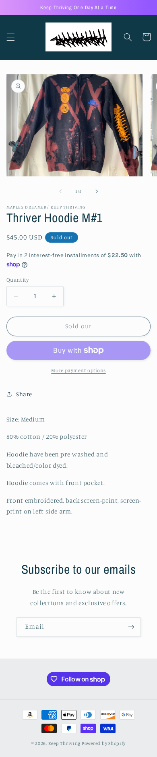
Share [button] (24, 394)
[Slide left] (60, 192)
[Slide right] (96, 192)
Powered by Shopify (104, 743)
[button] (10, 37)
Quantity (17, 279)
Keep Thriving (65, 743)
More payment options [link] (78, 370)
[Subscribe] (131, 627)
